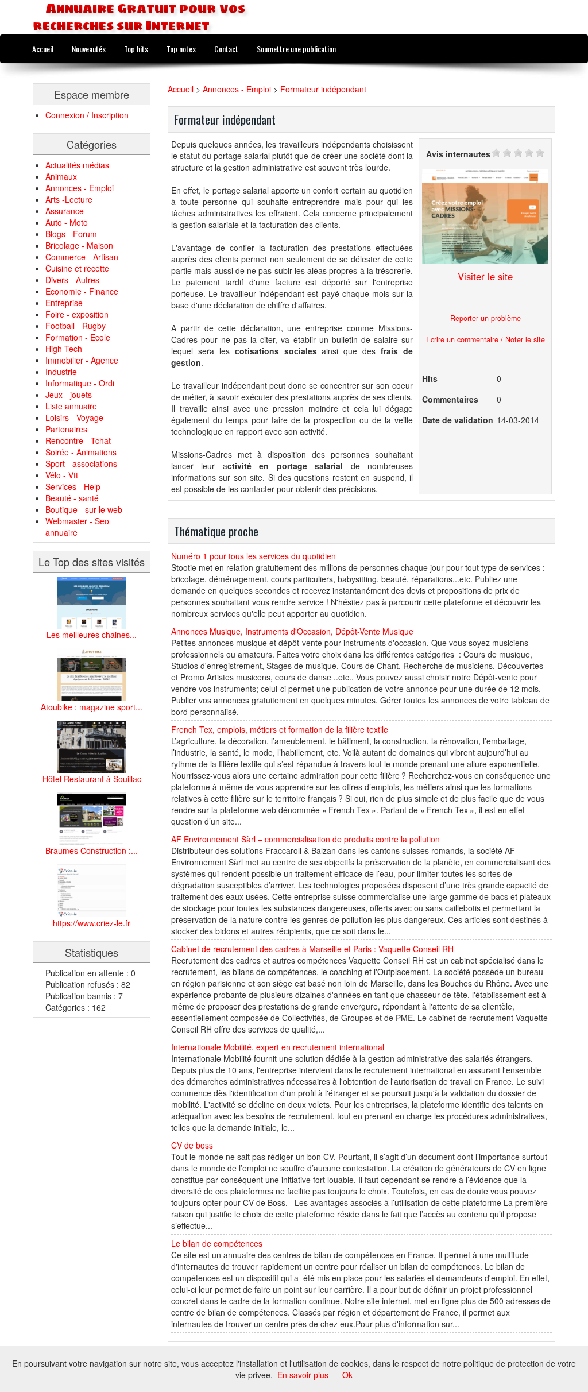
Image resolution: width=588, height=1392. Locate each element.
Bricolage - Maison (79, 245)
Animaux (61, 176)
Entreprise (64, 302)
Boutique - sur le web (83, 509)
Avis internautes (458, 154)
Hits (430, 378)
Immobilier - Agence (81, 360)
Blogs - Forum (71, 233)
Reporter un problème (485, 318)
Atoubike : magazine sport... (91, 707)
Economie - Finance (81, 291)
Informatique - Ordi (79, 383)
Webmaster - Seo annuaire (77, 526)
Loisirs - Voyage (74, 417)
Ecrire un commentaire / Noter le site (485, 339)
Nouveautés (89, 48)
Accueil (42, 48)
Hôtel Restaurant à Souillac (91, 778)
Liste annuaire (71, 406)
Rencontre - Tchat (78, 440)
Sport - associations (81, 463)
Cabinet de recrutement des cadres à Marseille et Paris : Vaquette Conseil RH (312, 948)
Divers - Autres (72, 279)
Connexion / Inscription (87, 115)
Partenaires (66, 429)
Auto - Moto (66, 222)
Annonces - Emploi (79, 188)
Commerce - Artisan (81, 256)
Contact (226, 48)
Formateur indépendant (323, 89)
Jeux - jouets (68, 394)
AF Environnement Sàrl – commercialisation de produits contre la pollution (305, 839)
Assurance (64, 210)
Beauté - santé (72, 498)
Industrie (61, 371)
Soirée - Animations (81, 452)
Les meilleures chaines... (92, 634)
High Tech (63, 348)
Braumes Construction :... (91, 850)
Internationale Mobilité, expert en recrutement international (277, 1047)
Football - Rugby (75, 325)
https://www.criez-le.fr (91, 923)
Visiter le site (485, 276)
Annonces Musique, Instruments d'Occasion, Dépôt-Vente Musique (292, 631)
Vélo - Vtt (61, 475)
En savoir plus (302, 1375)
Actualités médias (77, 165)
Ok (347, 1375)
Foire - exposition (77, 314)
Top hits (136, 48)
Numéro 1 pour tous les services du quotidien (253, 556)
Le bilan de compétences (216, 1243)
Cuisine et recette (77, 268)
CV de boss (192, 1145)
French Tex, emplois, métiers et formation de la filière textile (279, 729)
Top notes (181, 48)
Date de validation (457, 420)
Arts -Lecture (68, 199)
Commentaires (450, 399)
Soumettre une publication (296, 48)
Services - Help (72, 486)
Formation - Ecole (77, 337)
